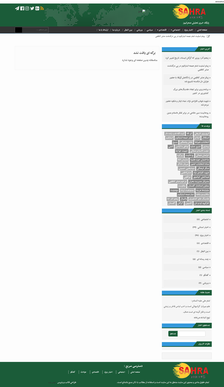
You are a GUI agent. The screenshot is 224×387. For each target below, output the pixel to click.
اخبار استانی (203, 227)
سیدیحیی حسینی (186, 168)
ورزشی (139, 30)
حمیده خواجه (182, 151)
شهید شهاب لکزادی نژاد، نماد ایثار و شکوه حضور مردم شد (187, 103)
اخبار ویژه (188, 30)
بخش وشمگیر (186, 142)
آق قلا (189, 134)
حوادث (83, 372)
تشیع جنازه (196, 147)
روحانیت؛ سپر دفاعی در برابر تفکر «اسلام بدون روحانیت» (188, 115)
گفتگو (206, 275)
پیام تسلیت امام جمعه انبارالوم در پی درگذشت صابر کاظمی (180, 36)
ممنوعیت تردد (187, 190)
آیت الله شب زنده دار (174, 134)
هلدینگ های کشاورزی (199, 199)
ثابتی (170, 147)
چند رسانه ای (203, 259)
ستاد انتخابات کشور (200, 164)
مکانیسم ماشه (202, 194)
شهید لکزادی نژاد (201, 173)
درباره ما (116, 30)
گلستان (171, 203)
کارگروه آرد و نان (201, 203)
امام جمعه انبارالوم (183, 138)
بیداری (206, 147)
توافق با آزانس (181, 147)
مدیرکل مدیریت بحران (199, 182)
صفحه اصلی (202, 30)
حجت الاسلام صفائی (199, 151)
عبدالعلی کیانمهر (201, 177)
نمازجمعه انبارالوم (186, 194)
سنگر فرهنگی (203, 168)
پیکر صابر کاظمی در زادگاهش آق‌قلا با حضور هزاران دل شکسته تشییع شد (189, 79)
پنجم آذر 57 (172, 199)
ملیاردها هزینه (202, 190)
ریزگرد (180, 155)
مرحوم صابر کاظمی (178, 182)
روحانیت (190, 155)
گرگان (180, 203)
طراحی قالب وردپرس (66, 382)
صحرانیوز (190, 11)
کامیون (188, 203)
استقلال (205, 138)
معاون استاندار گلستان (198, 186)
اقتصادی (162, 30)
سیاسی (150, 30)
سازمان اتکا (183, 160)
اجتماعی (176, 30)
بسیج (175, 142)
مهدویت (174, 190)
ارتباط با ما (103, 30)
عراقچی (187, 177)
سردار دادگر (182, 164)
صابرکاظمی (186, 173)
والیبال (184, 199)
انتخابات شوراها (202, 142)
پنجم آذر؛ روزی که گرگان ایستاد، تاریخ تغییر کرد (187, 58)
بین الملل (128, 30)
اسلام (197, 138)
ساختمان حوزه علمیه (199, 160)
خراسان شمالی (202, 155)
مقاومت (182, 186)
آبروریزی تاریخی (201, 134)
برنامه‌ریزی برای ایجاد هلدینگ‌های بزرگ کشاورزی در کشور (191, 91)
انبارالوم (169, 138)
